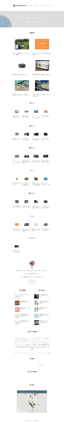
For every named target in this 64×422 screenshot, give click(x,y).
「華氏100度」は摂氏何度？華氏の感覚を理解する (24, 302)
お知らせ (23, 338)
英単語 (27, 346)
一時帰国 (26, 345)
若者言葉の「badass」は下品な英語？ (21, 94)
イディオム (30, 340)
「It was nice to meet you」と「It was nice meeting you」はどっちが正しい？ (24, 315)
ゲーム (36, 340)
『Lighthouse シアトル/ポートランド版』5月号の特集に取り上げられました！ (44, 302)
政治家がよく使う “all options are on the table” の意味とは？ (26, 162)
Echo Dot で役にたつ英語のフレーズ (20, 74)
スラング (25, 342)
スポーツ (19, 342)
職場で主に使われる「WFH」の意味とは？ (25, 117)
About (34, 5)
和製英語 (30, 345)
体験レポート (38, 93)
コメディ (41, 340)
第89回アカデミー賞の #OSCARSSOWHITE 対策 (45, 161)
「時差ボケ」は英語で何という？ (46, 139)
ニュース (39, 342)
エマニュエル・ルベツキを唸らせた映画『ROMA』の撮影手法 (26, 230)
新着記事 (32, 33)
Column (32, 5)
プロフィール (32, 281)
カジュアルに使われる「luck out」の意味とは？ (36, 139)
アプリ (29, 338)
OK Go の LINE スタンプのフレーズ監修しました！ (44, 308)
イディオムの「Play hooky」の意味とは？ (25, 139)
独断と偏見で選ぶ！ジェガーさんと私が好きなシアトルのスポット (44, 315)
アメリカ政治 (35, 338)
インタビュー (32, 238)
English (29, 5)
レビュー (18, 73)
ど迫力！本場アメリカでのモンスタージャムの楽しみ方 (42, 95)
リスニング (21, 345)
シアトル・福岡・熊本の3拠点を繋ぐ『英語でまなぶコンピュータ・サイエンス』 (36, 207)
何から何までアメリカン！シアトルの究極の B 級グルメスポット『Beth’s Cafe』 (36, 184)
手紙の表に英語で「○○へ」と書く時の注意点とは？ (24, 308)
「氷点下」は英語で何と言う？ (36, 118)
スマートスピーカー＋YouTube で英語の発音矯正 (42, 54)
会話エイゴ (18, 93)
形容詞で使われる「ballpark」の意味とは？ (42, 74)
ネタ (45, 342)
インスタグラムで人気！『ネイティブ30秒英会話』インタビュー (16, 251)
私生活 (21, 346)
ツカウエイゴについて (32, 22)
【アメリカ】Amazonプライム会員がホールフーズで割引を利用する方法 (26, 184)
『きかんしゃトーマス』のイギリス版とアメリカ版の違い (46, 184)
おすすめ (17, 338)
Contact (37, 5)
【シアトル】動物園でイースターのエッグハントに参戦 (22, 54)
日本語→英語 (37, 344)
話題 (38, 347)
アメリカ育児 (22, 340)
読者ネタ (43, 347)
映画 (44, 344)
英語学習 (33, 347)
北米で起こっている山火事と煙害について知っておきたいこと (36, 230)
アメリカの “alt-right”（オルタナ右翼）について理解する (36, 162)
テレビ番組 (31, 342)
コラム (32, 216)
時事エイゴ (37, 116)
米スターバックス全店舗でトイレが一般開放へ (46, 230)
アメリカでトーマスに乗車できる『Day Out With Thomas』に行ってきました (46, 207)
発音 (16, 347)
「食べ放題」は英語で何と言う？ (46, 117)
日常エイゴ (37, 73)
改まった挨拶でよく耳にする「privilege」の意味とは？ (24, 321)
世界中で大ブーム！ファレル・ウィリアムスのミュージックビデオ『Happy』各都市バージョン (44, 322)
